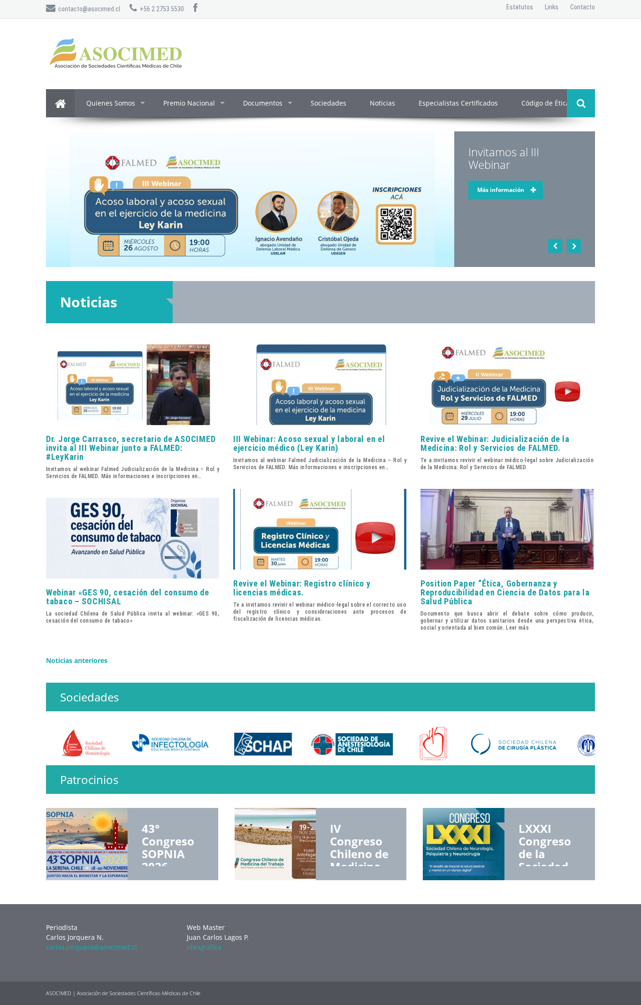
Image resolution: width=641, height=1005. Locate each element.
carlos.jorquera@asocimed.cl (91, 947)
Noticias (382, 103)
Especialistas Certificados (458, 103)
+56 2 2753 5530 (160, 9)
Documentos (262, 103)
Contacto (582, 7)
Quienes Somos (110, 103)
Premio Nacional (189, 103)
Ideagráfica (204, 947)
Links (551, 7)
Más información (500, 190)
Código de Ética (545, 103)
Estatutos (519, 7)
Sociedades (328, 103)
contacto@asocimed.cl (87, 9)
